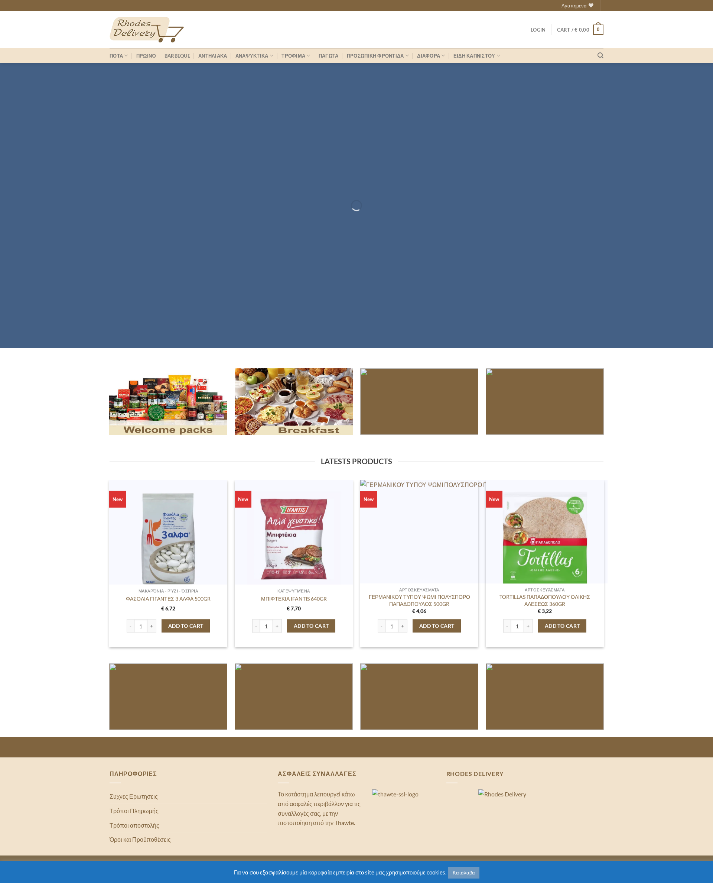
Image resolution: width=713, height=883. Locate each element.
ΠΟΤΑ (116, 56)
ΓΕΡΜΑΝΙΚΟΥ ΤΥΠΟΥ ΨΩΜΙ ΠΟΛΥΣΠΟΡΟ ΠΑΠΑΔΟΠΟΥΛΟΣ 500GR (419, 600)
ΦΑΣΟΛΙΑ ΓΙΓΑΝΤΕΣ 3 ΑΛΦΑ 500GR (168, 598)
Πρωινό (146, 56)
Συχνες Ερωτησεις (134, 796)
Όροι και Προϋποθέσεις (140, 839)
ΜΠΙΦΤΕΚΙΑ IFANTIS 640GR (293, 598)
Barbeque (177, 56)
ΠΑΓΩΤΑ (329, 56)
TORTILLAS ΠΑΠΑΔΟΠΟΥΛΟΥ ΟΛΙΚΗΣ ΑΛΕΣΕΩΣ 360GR (544, 600)
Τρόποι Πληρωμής (134, 810)
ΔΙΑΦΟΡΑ (428, 56)
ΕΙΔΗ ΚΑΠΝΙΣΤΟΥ (474, 56)
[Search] (600, 55)
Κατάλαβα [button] (464, 873)
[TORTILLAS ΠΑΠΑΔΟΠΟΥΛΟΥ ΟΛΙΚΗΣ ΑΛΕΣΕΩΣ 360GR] (545, 539)
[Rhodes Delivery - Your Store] (147, 30)
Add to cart (186, 625)
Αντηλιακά (212, 56)
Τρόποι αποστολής (134, 825)
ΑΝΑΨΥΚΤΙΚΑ (251, 56)
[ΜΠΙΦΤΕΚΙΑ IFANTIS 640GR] (294, 539)
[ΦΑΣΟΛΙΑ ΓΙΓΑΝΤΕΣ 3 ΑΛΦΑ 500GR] (168, 539)
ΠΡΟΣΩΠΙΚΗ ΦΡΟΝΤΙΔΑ (375, 56)
